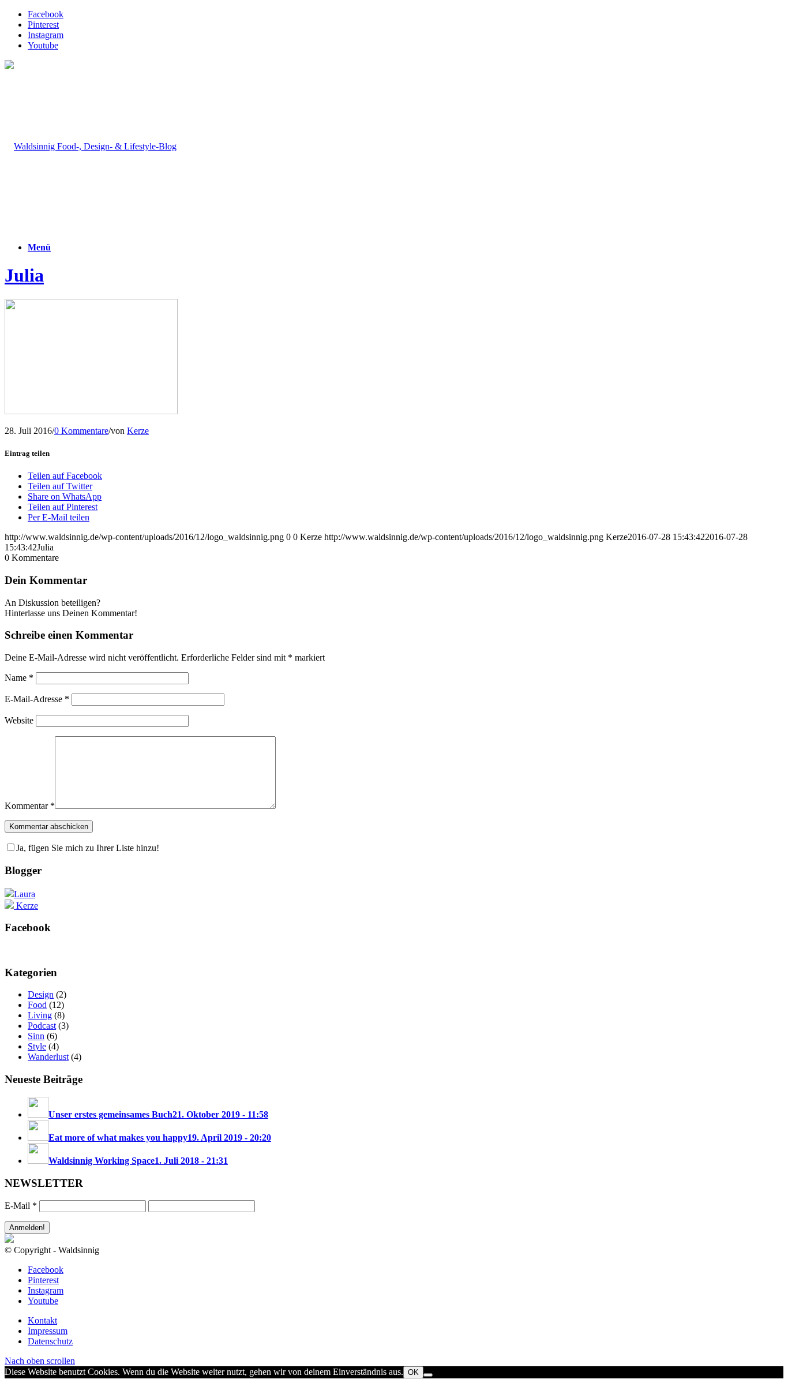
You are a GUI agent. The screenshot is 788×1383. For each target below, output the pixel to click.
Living (40, 1015)
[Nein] (428, 1375)
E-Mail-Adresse (37, 699)
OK (413, 1372)
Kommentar (30, 806)
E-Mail (21, 1205)
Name (19, 678)
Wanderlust (48, 1057)
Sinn (36, 1036)
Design (41, 994)
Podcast (42, 1025)
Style (37, 1046)
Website (19, 720)
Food (37, 1005)
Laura (24, 894)
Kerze (138, 431)
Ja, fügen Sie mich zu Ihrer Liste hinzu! (87, 848)
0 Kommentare (81, 431)
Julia (24, 275)
